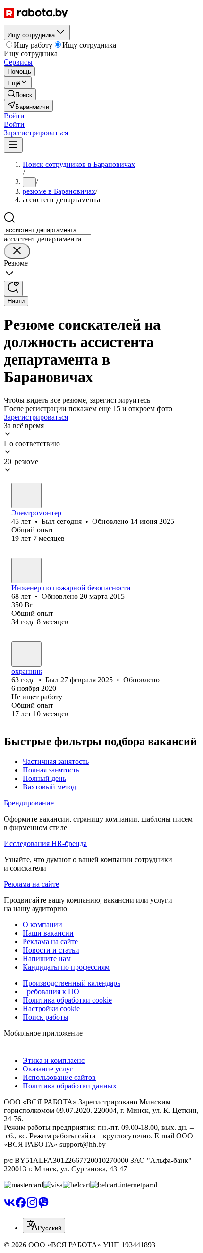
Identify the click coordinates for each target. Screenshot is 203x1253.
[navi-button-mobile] (13, 145)
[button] (14, 116)
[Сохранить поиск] (13, 288)
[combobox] (47, 230)
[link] (20, 94)
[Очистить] (17, 251)
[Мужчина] (26, 495)
